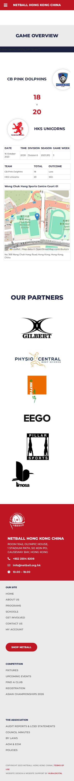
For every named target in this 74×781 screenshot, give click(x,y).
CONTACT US (14, 623)
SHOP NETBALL (21, 647)
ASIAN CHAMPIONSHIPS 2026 (25, 694)
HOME (10, 593)
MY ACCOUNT (14, 629)
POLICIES (11, 750)
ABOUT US (12, 599)
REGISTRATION (15, 688)
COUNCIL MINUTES (18, 732)
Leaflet (16, 249)
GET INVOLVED (15, 617)
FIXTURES (12, 670)
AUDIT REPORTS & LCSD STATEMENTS (30, 726)
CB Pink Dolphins (14, 171)
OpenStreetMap (45, 249)
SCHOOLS (12, 611)
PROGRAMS (13, 605)
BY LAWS (12, 738)
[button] (37, 217)
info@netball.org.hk (27, 565)
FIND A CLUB (14, 682)
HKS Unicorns (12, 177)
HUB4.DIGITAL (55, 773)
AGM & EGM (13, 744)
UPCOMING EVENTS (18, 676)
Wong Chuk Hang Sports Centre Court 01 (31, 186)
